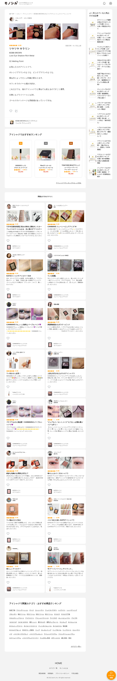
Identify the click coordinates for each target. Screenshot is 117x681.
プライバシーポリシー (62, 673)
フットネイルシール (45, 626)
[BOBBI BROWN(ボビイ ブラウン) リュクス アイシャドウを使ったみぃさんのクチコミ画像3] (53, 31)
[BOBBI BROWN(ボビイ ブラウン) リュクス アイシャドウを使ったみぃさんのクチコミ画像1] (17, 31)
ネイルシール (72, 622)
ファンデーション (22, 610)
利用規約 (50, 673)
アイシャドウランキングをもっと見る (68, 183)
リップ (37, 630)
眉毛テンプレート (52, 622)
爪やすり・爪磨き (28, 630)
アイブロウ (53, 618)
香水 (69, 638)
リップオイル (56, 630)
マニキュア (63, 622)
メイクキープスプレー (20, 634)
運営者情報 (42, 673)
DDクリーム (40, 614)
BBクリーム (22, 614)
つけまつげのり (23, 622)
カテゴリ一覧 (53, 668)
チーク (31, 610)
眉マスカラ (41, 622)
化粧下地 (12, 610)
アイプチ (74, 618)
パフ (10, 634)
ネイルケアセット (15, 630)
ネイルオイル (57, 626)
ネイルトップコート (16, 626)
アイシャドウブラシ (50, 634)
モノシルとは (64, 668)
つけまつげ (13, 622)
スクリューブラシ (15, 638)
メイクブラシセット (36, 634)
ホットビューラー (64, 618)
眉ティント (33, 622)
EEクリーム (49, 614)
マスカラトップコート (16, 618)
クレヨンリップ (46, 630)
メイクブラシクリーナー (30, 638)
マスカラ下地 (65, 614)
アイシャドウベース (42, 618)
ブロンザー (13, 614)
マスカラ (57, 614)
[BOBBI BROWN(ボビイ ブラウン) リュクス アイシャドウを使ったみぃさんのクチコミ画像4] (70, 31)
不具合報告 (75, 673)
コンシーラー (39, 610)
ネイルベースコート (30, 626)
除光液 (65, 626)
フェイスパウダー (51, 610)
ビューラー (76, 630)
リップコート (66, 630)
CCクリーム (31, 614)
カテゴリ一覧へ (76, 646)
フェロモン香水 (45, 638)
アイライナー (29, 618)
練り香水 (64, 638)
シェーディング (72, 610)
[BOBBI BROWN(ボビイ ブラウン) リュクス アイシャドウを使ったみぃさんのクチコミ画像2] (35, 31)
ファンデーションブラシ (66, 634)
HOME (58, 663)
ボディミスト (55, 638)
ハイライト (61, 610)
